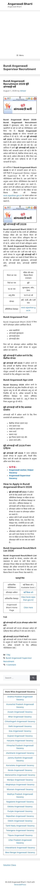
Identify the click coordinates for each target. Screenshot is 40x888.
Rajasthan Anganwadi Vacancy (20, 816)
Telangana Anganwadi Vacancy (20, 830)
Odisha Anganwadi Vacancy (20, 806)
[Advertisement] (20, 31)
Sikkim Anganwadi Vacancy (20, 821)
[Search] (33, 678)
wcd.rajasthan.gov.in (12, 195)
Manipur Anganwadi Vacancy (20, 780)
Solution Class (9, 865)
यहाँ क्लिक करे (28, 592)
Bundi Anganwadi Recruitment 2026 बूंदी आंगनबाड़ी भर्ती (16, 84)
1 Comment (11, 665)
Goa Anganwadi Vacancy (20, 731)
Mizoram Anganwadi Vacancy (20, 789)
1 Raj (8, 655)
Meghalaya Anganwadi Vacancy (20, 784)
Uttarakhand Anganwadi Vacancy (20, 848)
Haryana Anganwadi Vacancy (20, 741)
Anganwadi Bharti (20, 4)
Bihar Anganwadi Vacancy (20, 717)
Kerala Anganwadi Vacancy (20, 770)
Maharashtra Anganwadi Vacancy (20, 775)
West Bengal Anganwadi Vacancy (20, 852)
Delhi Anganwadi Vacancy (20, 726)
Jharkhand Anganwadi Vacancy (20, 753)
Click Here (28, 607)
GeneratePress (20, 884)
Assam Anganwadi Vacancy (20, 712)
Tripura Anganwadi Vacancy (20, 835)
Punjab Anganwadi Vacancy (20, 811)
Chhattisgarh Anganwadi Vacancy (20, 721)
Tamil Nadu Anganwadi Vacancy (20, 826)
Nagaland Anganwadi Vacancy (20, 802)
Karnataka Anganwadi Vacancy (20, 765)
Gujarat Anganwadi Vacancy (20, 736)
